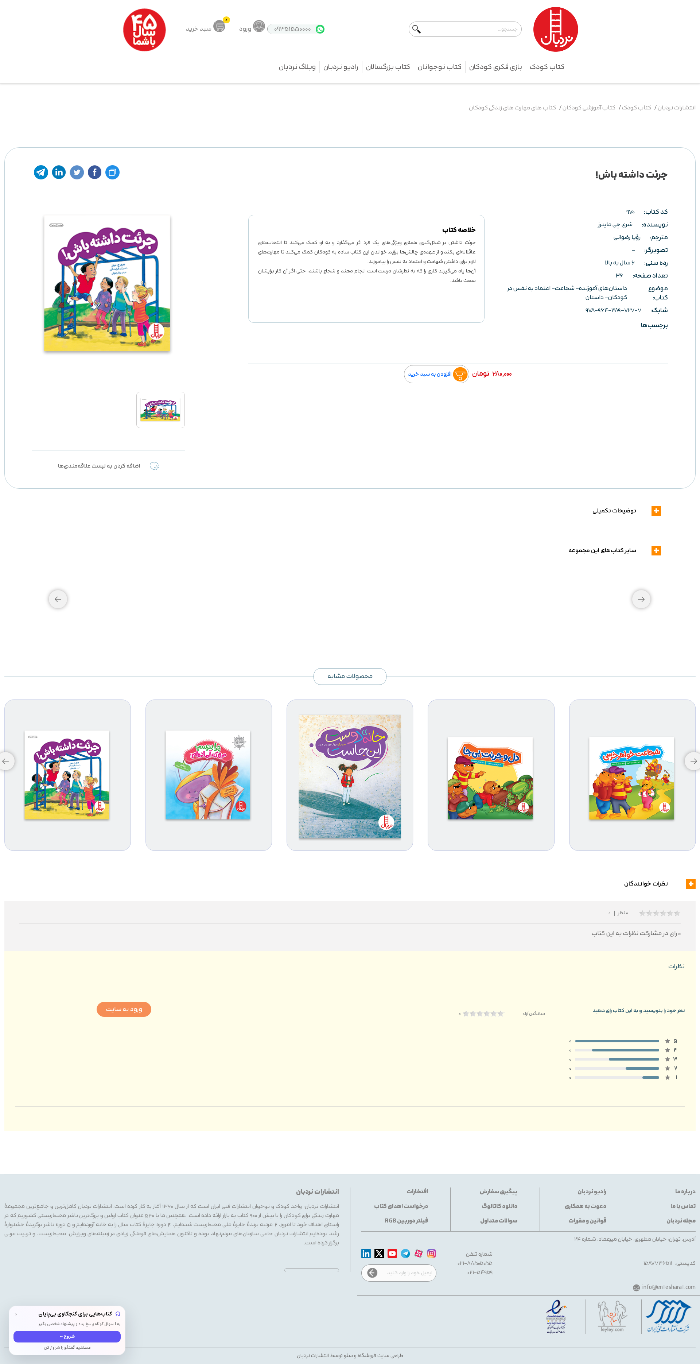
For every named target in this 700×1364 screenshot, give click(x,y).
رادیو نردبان (340, 67)
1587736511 (657, 1263)
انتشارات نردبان (677, 108)
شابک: (659, 310)
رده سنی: (656, 263)
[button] (58, 599)
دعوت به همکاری (585, 1206)
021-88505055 (475, 1263)
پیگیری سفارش (498, 1192)
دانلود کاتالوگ (499, 1206)
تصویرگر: (656, 250)
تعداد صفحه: (650, 275)
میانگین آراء (534, 1014)
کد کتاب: (656, 212)
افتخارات (417, 1192)
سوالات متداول (498, 1221)
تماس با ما (683, 1206)
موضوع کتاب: (658, 293)
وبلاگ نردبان (297, 67)
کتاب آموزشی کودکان (589, 108)
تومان (480, 374)
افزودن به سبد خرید (429, 374)
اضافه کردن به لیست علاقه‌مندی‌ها (99, 466)
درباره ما (685, 1192)
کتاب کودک (547, 67)
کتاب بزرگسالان (388, 67)
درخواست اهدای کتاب (401, 1206)
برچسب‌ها (654, 325)
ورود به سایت (124, 1009)
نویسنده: (655, 224)
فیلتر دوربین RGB (406, 1221)
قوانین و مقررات (587, 1221)
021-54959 (480, 1272)
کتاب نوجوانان (440, 67)
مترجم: (659, 237)
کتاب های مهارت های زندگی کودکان (512, 108)
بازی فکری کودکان (495, 67)
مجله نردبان (681, 1221)
